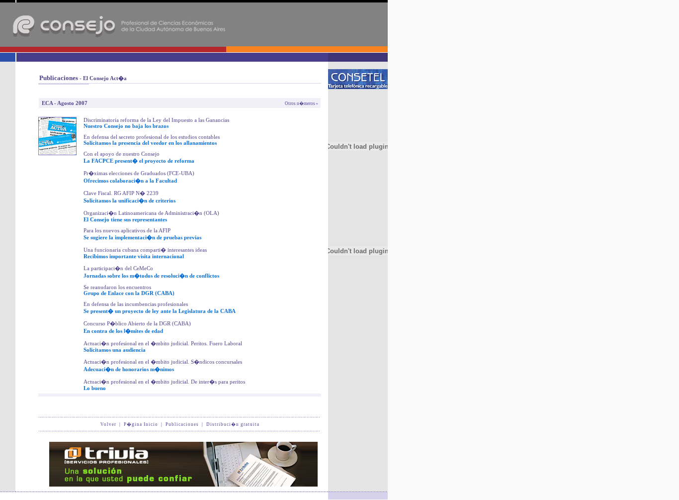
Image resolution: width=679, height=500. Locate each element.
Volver (108, 424)
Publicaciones (182, 424)
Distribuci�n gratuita (232, 424)
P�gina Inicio (141, 424)
